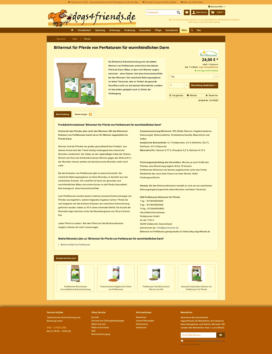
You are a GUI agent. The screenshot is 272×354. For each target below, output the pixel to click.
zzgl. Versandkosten (208, 67)
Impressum (141, 327)
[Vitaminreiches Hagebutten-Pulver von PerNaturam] (116, 273)
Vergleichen (177, 95)
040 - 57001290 (56, 327)
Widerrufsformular (100, 327)
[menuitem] (163, 12)
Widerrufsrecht (98, 324)
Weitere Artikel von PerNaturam (75, 245)
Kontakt (95, 317)
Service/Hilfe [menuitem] (216, 7)
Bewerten (213, 95)
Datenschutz (142, 324)
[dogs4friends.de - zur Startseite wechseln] (92, 18)
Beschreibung (62, 114)
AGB (93, 331)
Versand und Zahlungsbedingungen (107, 321)
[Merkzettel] (187, 12)
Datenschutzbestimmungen (208, 341)
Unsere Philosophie (145, 321)
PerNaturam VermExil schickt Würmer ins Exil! (156, 288)
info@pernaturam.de (167, 228)
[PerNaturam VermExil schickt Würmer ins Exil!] (156, 273)
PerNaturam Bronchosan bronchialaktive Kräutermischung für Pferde (75, 288)
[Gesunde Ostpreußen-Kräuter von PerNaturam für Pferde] (196, 273)
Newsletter (141, 317)
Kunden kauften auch (66, 258)
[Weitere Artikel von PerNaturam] (208, 53)
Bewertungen (83, 114)
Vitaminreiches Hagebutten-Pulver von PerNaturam (116, 288)
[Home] (72, 30)
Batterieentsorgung (100, 334)
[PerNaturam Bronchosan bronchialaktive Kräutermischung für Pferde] (75, 273)
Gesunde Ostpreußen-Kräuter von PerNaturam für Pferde (196, 288)
